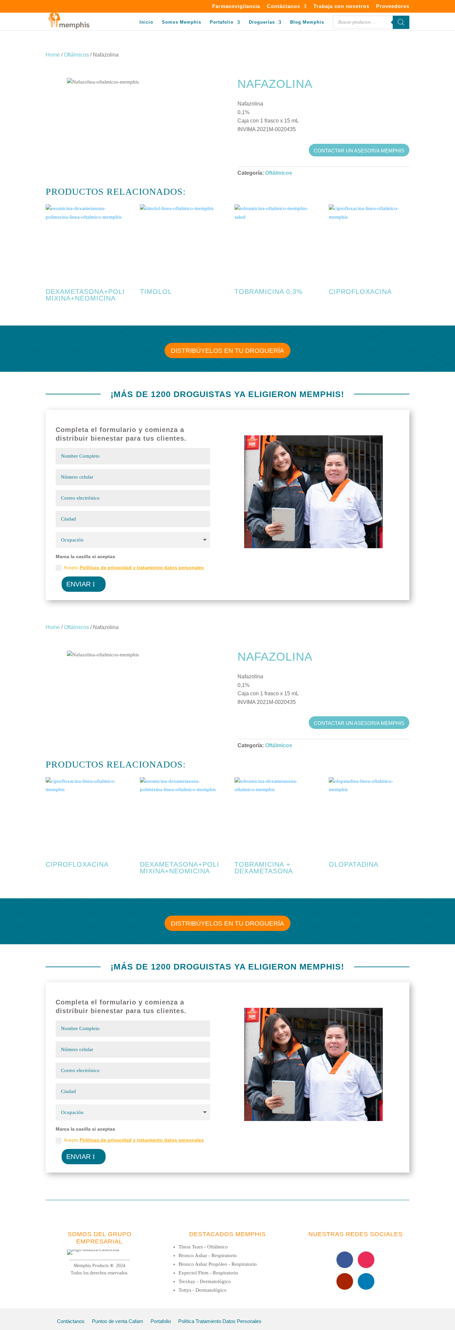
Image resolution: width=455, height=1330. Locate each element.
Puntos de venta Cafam (117, 1321)
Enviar (78, 584)
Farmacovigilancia (236, 6)
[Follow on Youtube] (344, 1281)
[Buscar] (401, 22)
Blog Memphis (307, 22)
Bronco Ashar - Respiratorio (208, 1255)
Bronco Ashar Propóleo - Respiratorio (218, 1264)
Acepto (134, 567)
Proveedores (392, 6)
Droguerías (262, 22)
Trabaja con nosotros (341, 6)
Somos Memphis (181, 22)
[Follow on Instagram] (366, 1259)
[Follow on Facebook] (344, 1259)
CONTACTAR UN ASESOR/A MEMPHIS (359, 150)
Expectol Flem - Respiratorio (208, 1272)
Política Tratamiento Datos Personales (219, 1321)
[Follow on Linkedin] (366, 1281)
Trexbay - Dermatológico (205, 1281)
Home (53, 55)
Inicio (146, 22)
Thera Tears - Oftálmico (203, 1246)
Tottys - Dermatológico (203, 1290)
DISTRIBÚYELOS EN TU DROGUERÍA (227, 350)
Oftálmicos (76, 55)
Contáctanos (283, 6)
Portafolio (221, 22)
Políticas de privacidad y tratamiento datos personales (142, 567)
